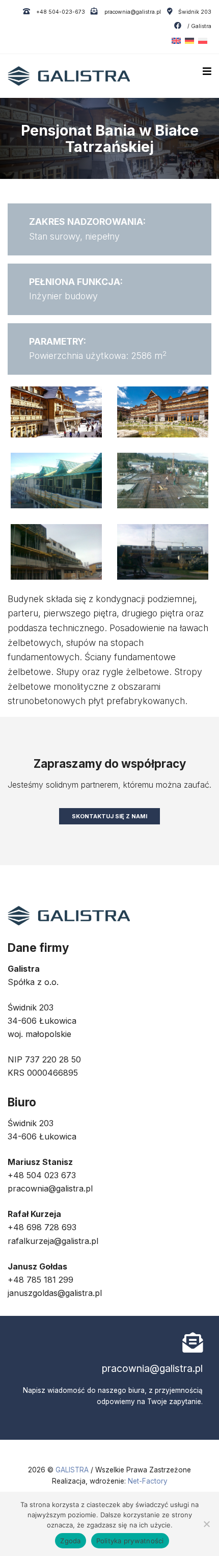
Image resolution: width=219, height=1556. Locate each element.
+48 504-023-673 (60, 12)
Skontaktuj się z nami (109, 816)
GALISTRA (73, 1470)
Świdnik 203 (194, 12)
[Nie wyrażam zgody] (206, 1524)
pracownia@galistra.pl (131, 12)
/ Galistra (198, 26)
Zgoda (70, 1541)
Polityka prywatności (130, 1541)
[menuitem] (174, 41)
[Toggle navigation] (207, 71)
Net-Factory (148, 1481)
